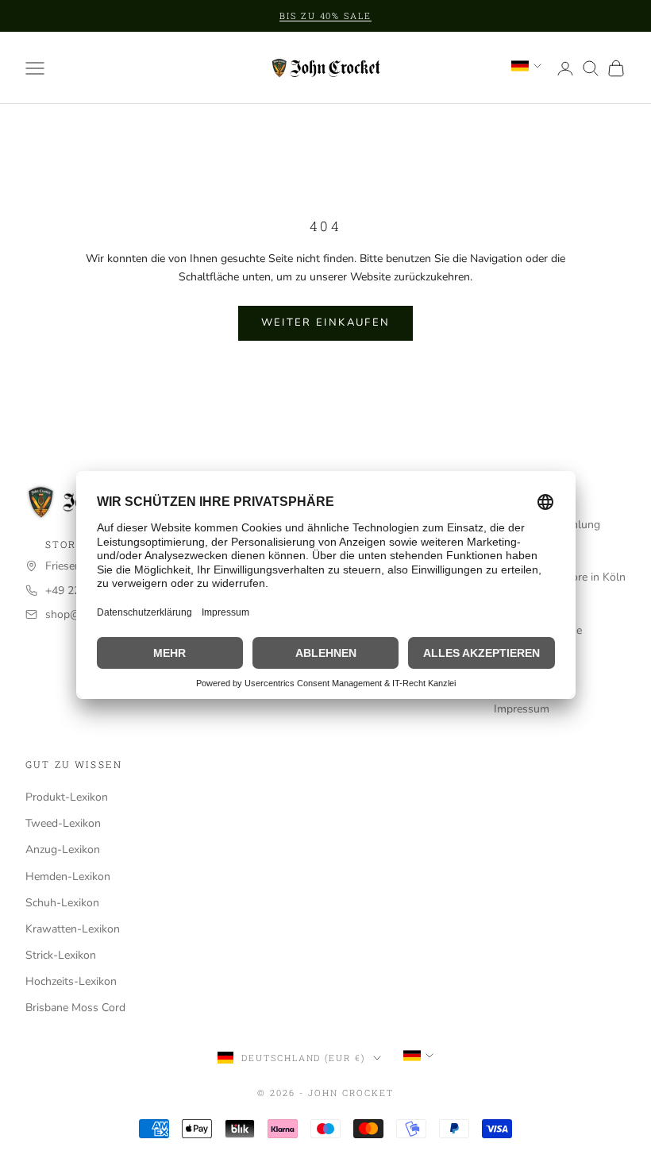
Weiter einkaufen (325, 322)
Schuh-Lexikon (62, 902)
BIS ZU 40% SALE (325, 15)
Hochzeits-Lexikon (71, 981)
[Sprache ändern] (526, 65)
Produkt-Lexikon (66, 797)
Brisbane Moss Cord (75, 1007)
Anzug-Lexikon (62, 849)
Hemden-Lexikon (67, 876)
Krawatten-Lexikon (72, 928)
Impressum (521, 708)
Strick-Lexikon (60, 955)
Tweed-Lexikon (63, 823)
